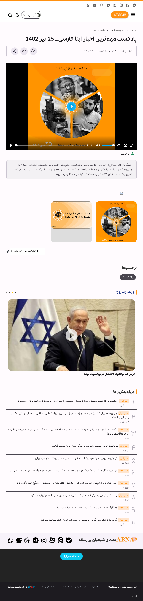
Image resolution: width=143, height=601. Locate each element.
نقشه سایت (68, 586)
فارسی (32, 15)
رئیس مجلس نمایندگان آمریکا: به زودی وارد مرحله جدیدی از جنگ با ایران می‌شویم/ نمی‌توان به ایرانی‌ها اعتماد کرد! (68, 432)
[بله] (69, 541)
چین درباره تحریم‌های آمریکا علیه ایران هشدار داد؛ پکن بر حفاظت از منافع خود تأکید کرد (72, 483)
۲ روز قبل (125, 438)
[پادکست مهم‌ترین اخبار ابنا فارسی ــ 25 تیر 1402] (121, 193)
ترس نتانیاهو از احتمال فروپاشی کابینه (109, 374)
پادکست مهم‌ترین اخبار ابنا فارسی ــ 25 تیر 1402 (81, 39)
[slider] (50, 145)
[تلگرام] (35, 541)
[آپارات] (52, 541)
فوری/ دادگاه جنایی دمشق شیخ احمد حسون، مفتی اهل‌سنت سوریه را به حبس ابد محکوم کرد (69, 470)
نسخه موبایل (71, 556)
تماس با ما (55, 586)
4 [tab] (6, 292)
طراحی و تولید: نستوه (18, 586)
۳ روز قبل (124, 405)
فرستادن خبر (80, 586)
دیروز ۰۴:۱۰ (124, 450)
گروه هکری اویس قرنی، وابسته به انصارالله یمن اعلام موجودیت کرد (84, 520)
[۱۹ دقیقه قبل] (71, 335)
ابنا (85, 15)
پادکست (128, 277)
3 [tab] (9, 292)
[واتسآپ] (10, 541)
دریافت (125, 154)
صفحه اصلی (131, 30)
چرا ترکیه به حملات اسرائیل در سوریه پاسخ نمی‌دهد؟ (92, 507)
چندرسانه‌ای (115, 30)
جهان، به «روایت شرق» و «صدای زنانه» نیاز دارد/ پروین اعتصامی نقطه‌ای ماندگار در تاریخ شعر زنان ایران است (70, 415)
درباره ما (45, 586)
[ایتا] (60, 541)
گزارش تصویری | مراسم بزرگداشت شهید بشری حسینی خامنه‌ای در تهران (81, 458)
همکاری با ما (93, 586)
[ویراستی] (19, 541)
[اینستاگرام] (44, 541)
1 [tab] (15, 292)
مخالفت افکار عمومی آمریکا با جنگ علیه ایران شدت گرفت (90, 446)
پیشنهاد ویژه (125, 292)
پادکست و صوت (99, 30)
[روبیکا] (27, 541)
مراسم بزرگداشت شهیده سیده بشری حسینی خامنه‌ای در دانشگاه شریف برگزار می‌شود (73, 401)
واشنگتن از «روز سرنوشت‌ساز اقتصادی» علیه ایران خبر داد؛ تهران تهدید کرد (79, 495)
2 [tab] (12, 292)
